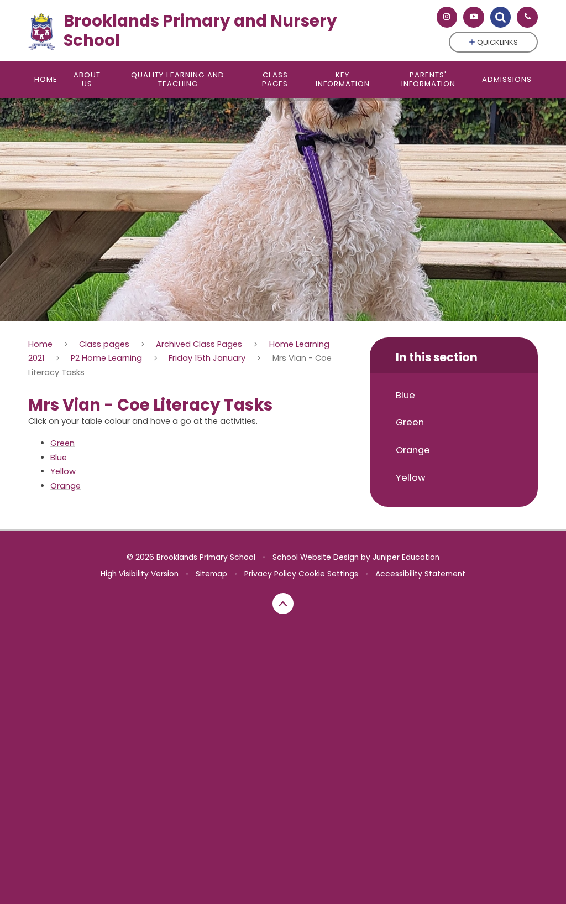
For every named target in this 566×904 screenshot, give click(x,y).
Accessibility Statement (420, 574)
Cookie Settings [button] (328, 574)
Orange (65, 485)
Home (40, 344)
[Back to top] (283, 603)
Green (62, 443)
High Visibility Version (140, 574)
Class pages (104, 344)
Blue (58, 457)
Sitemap (211, 574)
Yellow (63, 471)
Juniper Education (406, 557)
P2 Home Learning (106, 357)
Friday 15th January (207, 357)
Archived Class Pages (199, 344)
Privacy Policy (270, 574)
